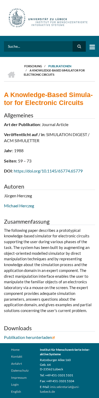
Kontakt (16, 356)
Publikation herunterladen (28, 337)
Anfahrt (16, 364)
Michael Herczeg (19, 205)
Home (15, 350)
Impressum (19, 378)
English (16, 392)
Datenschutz (20, 370)
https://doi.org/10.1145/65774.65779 (48, 170)
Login (15, 384)
